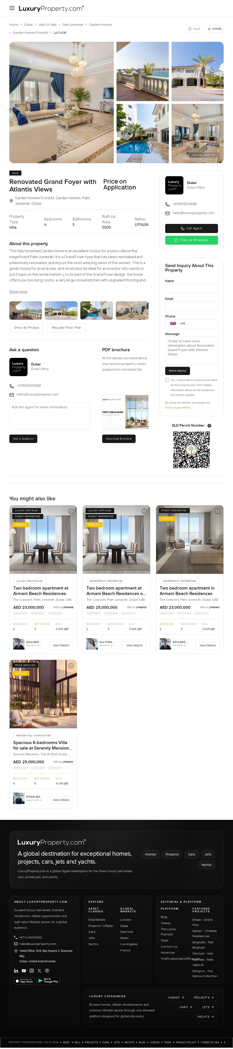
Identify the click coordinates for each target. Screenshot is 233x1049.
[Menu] (12, 8)
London (125, 920)
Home (13, 24)
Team (164, 940)
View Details (61, 645)
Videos (165, 923)
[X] (39, 971)
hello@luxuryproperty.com (38, 944)
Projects (172, 854)
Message (172, 334)
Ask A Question (23, 438)
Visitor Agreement (177, 407)
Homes (150, 854)
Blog (164, 917)
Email (169, 298)
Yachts (206, 865)
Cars (191, 854)
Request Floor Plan (66, 328)
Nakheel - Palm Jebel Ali (202, 962)
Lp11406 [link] (60, 32)
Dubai (28, 24)
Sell (78, 1042)
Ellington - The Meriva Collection (205, 973)
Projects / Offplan (101, 926)
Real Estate (97, 920)
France (125, 950)
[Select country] (173, 323)
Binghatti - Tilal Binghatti (202, 944)
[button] (61, 102)
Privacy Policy (186, 1042)
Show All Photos (26, 328)
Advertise (168, 952)
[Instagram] (32, 971)
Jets (208, 854)
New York (126, 932)
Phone (170, 316)
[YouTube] (24, 971)
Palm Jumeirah (73, 24)
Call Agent (194, 228)
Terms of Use (210, 1042)
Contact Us (169, 946)
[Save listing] (71, 511)
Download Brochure (119, 438)
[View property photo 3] (61, 310)
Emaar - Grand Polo (202, 922)
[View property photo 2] (25, 310)
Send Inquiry (177, 370)
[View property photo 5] (132, 310)
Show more (18, 292)
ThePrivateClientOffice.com (174, 959)
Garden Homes (100, 24)
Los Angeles (128, 944)
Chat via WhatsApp (194, 240)
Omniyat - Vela (202, 953)
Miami (124, 938)
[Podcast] (47, 971)
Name (169, 281)
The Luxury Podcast (168, 931)
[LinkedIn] (16, 971)
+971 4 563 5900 (30, 937)
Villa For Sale (47, 24)
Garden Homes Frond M (30, 32)
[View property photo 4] (96, 310)
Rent (66, 1042)
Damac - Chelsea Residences (204, 933)
